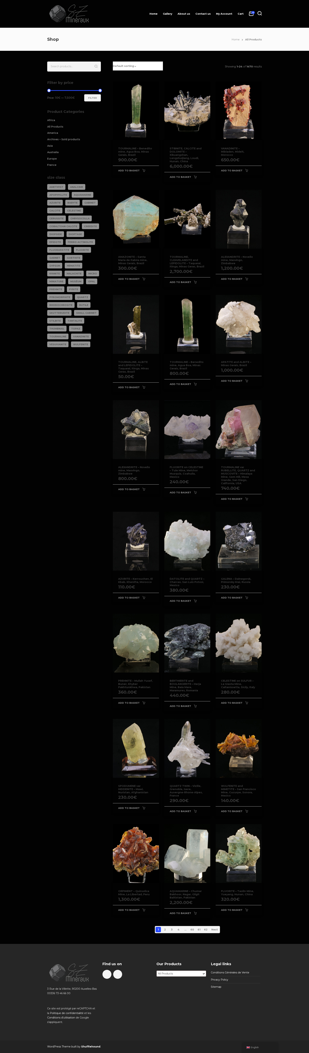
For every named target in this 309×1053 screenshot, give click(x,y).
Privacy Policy (219, 979)
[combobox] (181, 974)
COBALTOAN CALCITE (63, 226)
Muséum (75, 281)
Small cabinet (86, 312)
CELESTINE (74, 210)
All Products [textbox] (181, 973)
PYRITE (73, 289)
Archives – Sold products (63, 139)
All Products (55, 126)
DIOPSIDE (55, 234)
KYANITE (54, 273)
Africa (51, 120)
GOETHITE (73, 257)
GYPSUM (54, 265)
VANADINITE (81, 336)
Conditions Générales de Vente (230, 972)
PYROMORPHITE (59, 297)
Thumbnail (56, 328)
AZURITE (55, 202)
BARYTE (72, 202)
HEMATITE (73, 265)
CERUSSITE (56, 218)
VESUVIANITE (57, 344)
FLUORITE (82, 249)
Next (214, 929)
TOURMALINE (57, 336)
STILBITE (55, 320)
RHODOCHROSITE (60, 305)
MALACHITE (74, 273)
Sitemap (216, 986)
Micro (92, 273)
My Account (224, 13)
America (52, 133)
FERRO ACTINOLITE (80, 242)
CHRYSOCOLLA (80, 218)
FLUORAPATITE (59, 249)
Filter (92, 97)
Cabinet (90, 202)
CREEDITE (90, 226)
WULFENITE (80, 344)
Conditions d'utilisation (61, 1017)
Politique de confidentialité (67, 1013)
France (51, 165)
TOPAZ (75, 328)
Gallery (167, 13)
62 (205, 929)
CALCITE (54, 210)
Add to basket (129, 170)
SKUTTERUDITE (59, 312)
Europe (52, 158)
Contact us (203, 13)
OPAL (91, 281)
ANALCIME (76, 186)
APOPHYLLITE (58, 194)
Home (153, 13)
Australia (53, 152)
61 (199, 929)
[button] (138, 66)
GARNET (54, 257)
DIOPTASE (75, 234)
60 (192, 929)
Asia (50, 145)
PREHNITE (55, 289)
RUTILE (83, 305)
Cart (241, 13)
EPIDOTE (55, 242)
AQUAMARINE (82, 194)
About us (184, 13)
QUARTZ (82, 297)
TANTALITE (75, 320)
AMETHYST (56, 186)
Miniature (56, 281)
